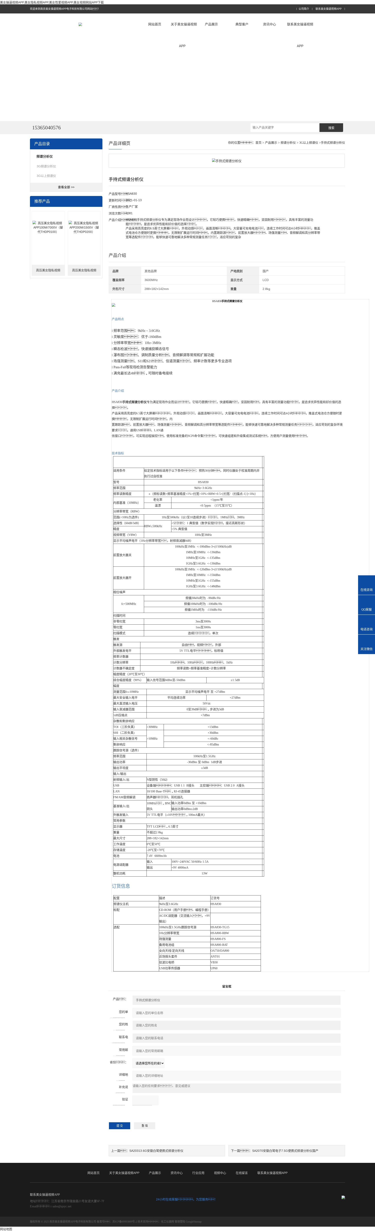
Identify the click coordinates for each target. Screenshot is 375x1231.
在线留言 (242, 1173)
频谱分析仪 (288, 142)
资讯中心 (269, 24)
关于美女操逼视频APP (184, 35)
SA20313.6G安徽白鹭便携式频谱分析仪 (156, 1150)
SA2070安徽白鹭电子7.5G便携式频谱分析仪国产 (285, 1150)
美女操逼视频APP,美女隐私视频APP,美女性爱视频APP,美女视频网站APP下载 (52, 2)
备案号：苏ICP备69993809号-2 (117, 1221)
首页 (258, 142)
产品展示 (211, 24)
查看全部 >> (66, 187)
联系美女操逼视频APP (329, 9)
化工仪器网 (167, 1221)
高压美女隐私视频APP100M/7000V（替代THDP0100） (48, 272)
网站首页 (154, 24)
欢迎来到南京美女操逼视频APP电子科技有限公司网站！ (65, 8)
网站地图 (6, 1229)
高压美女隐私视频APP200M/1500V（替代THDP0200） (84, 272)
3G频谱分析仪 (46, 166)
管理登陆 (180, 1221)
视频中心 (220, 1173)
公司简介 (304, 9)
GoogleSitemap (194, 1221)
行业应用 (198, 1173)
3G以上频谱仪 (46, 176)
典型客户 (241, 24)
